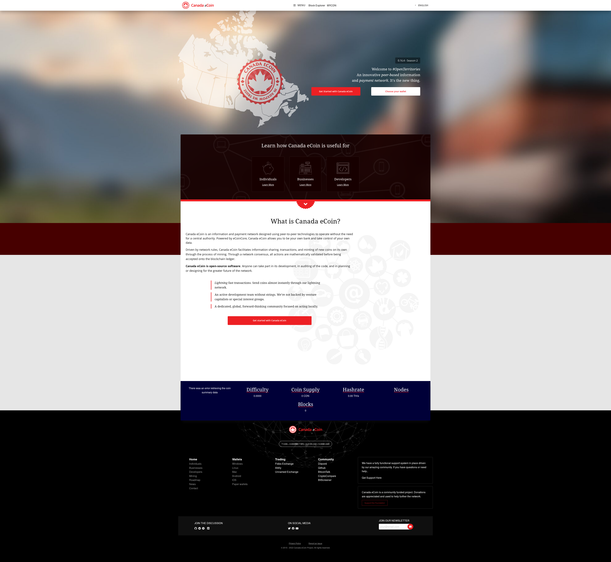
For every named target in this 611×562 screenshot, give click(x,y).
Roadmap (194, 480)
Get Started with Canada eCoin (336, 91)
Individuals (195, 463)
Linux (235, 468)
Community (326, 459)
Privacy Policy (295, 543)
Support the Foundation (375, 502)
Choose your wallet (395, 91)
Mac (234, 472)
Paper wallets (240, 484)
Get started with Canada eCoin (269, 320)
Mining (193, 476)
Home (193, 459)
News (192, 484)
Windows (237, 463)
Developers (195, 472)
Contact (193, 488)
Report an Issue (315, 543)
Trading (280, 459)
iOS (234, 480)
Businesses (195, 468)
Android (236, 476)
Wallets (237, 459)
